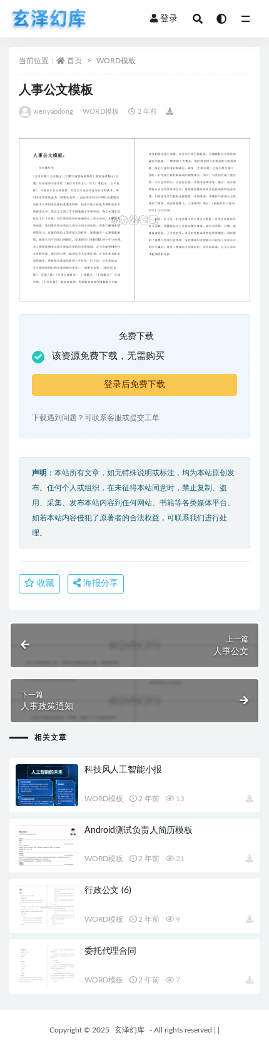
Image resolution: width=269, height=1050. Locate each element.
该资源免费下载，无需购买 (108, 356)
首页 (74, 60)
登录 (169, 18)
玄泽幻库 (129, 1030)
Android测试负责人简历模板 (138, 830)
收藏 (44, 583)
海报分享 (99, 583)
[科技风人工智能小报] (47, 786)
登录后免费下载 (134, 384)
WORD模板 (116, 60)
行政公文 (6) (107, 890)
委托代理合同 (110, 951)
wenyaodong (53, 111)
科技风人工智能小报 (123, 769)
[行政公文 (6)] (47, 907)
